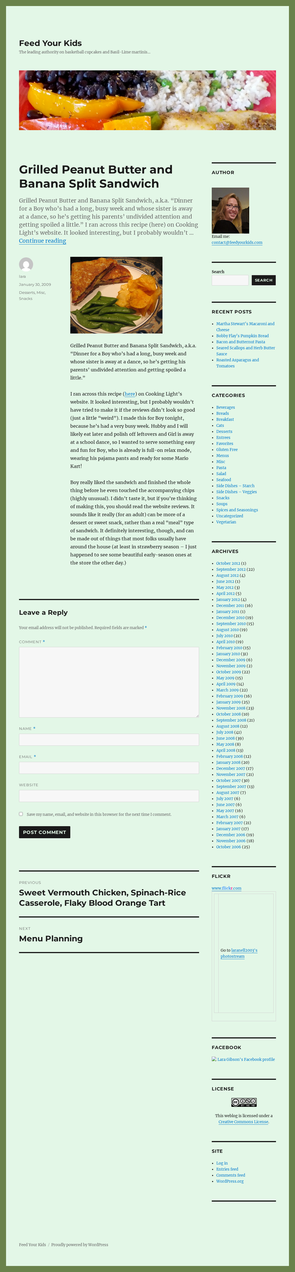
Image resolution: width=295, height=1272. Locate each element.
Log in (222, 1163)
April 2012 (225, 593)
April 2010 (225, 641)
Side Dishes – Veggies (236, 491)
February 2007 (229, 822)
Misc (41, 292)
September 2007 (231, 786)
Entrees (223, 437)
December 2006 (230, 834)
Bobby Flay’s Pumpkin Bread (242, 336)
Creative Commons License (243, 1121)
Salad (221, 473)
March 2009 (227, 690)
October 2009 (228, 672)
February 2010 (229, 647)
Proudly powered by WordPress (79, 1244)
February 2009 (229, 696)
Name (27, 728)
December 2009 (230, 660)
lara (22, 276)
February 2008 (229, 756)
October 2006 (228, 847)
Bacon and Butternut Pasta (240, 342)
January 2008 (228, 762)
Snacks (25, 298)
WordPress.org (230, 1181)
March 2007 (227, 816)
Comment (32, 641)
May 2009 (225, 678)
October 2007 (228, 780)
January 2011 (227, 611)
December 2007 (230, 768)
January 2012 (228, 599)
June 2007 (225, 804)
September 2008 (231, 720)
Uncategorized (229, 516)
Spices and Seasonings (237, 510)
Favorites (224, 443)
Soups (222, 504)
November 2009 (231, 666)
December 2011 (230, 605)
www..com (226, 888)
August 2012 (227, 575)
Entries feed (227, 1169)
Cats (220, 425)
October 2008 (228, 714)
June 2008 (225, 738)
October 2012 (228, 563)
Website (29, 785)
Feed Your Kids (50, 43)
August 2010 (227, 629)
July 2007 (224, 798)
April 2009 (226, 684)
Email (27, 756)
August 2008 (227, 726)
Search (218, 271)
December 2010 (230, 617)
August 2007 (227, 792)
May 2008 (225, 744)
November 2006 (231, 841)
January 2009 (228, 702)
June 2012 (225, 581)
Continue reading (42, 240)
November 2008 (230, 708)
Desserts (27, 292)
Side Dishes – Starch (235, 485)
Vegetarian (226, 522)
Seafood (223, 479)
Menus (222, 455)
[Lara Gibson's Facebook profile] (244, 1060)
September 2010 (231, 623)
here (130, 394)
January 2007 (228, 828)
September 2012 (231, 569)
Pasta (221, 467)
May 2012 (225, 587)
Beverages (225, 407)
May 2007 (225, 810)
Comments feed (230, 1175)
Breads (222, 413)
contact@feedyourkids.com (237, 242)
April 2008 (225, 750)
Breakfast (225, 419)
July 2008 (224, 732)
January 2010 (228, 654)
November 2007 (230, 774)
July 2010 (224, 635)
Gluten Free (227, 449)
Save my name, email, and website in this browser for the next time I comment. (99, 814)
